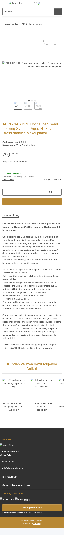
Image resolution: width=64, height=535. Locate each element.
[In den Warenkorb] (4, 33)
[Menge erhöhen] (58, 192)
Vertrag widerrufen (32, 515)
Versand (24, 161)
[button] (48, 3)
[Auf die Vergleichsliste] (46, 41)
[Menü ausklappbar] (4, 2)
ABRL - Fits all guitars (25, 145)
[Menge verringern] (6, 192)
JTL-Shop (37, 531)
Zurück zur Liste (12, 23)
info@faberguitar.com (13, 474)
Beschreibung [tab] (10, 215)
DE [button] (35, 3)
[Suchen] (58, 11)
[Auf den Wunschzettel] (55, 41)
